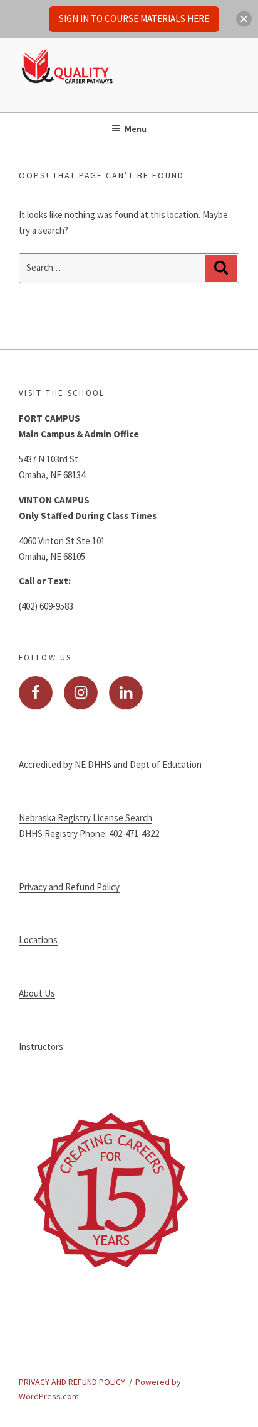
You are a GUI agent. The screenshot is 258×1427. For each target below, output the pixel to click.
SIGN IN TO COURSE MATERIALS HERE (134, 19)
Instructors (41, 1046)
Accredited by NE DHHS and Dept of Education (110, 764)
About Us (37, 993)
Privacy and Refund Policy (69, 887)
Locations (38, 940)
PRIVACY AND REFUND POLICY (72, 1381)
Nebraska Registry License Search (85, 818)
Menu (136, 128)
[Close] (244, 19)
